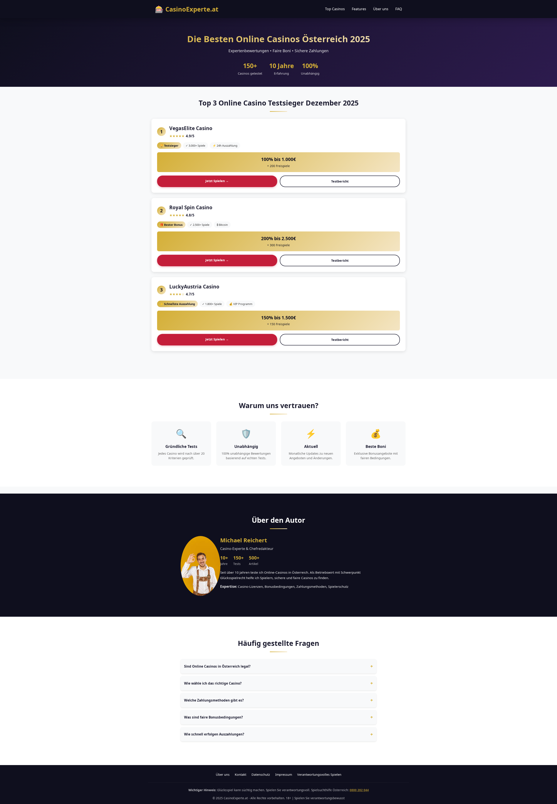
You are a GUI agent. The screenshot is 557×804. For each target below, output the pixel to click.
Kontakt (240, 774)
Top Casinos (335, 9)
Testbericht (340, 181)
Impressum (283, 774)
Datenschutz (261, 774)
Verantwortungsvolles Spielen (319, 774)
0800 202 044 (359, 790)
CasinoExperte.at (186, 9)
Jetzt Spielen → (217, 181)
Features (359, 9)
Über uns (380, 9)
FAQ (398, 9)
